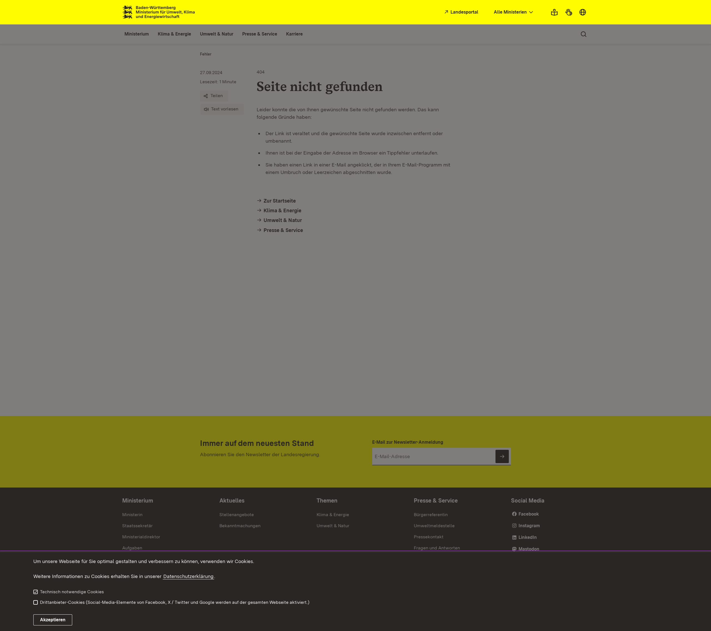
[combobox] (514, 12)
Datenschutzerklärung (188, 576)
